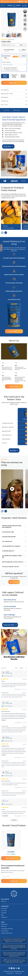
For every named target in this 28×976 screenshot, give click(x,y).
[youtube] (26, 1)
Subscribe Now (8, 625)
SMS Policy (3, 926)
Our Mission (4, 912)
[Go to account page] (23, 5)
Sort (16, 667)
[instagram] (17, 1)
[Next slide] (5, 232)
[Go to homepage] (14, 5)
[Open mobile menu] (1, 5)
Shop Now (7, 146)
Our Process (4, 910)
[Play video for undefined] (12, 489)
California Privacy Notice (6, 933)
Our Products (4, 908)
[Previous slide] (2, 232)
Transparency (4, 917)
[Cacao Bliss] (11, 840)
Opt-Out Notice (4, 930)
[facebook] (19, 1)
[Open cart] (25, 5)
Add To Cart (13, 331)
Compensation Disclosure (7, 928)
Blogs (2, 915)
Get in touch (14, 582)
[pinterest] (22, 1)
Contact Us (3, 901)
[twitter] (24, 1)
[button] (11, 31)
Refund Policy (4, 924)
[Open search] (4, 5)
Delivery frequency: (6, 62)
